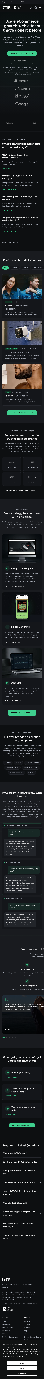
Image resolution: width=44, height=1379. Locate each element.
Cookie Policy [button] (11, 1354)
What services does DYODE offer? (19, 1182)
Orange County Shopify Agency (32, 1338)
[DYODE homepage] (7, 7)
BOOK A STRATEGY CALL (20, 54)
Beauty (25, 268)
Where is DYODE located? (15, 1203)
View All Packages (9, 242)
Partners (27, 1327)
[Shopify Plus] (22, 80)
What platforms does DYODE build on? (19, 1172)
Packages (5, 1334)
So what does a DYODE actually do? (20, 1162)
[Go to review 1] (3, 1037)
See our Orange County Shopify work (20, 491)
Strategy (5, 1321)
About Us (27, 1321)
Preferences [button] (19, 1356)
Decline (22, 1368)
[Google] (22, 104)
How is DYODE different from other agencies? (19, 1193)
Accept (22, 1363)
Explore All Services (20, 713)
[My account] (31, 7)
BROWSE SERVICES (22, 61)
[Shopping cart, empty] (35, 7)
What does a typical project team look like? (19, 1213)
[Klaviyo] (22, 96)
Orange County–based (20, 73)
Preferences (22, 1373)
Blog (25, 1331)
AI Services (6, 1331)
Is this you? (10, 1077)
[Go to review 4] (12, 1037)
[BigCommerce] (22, 88)
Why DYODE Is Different (21, 1125)
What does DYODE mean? (15, 1153)
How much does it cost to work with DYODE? (18, 1225)
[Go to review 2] (6, 1037)
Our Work (27, 1324)
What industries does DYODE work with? (19, 1237)
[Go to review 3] (9, 1037)
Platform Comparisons (10, 1337)
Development (7, 1324)
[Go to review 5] (15, 1037)
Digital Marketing (8, 1327)
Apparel (15, 268)
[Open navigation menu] (40, 7)
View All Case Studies (21, 413)
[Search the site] (27, 7)
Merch (26, 1334)
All (5, 268)
